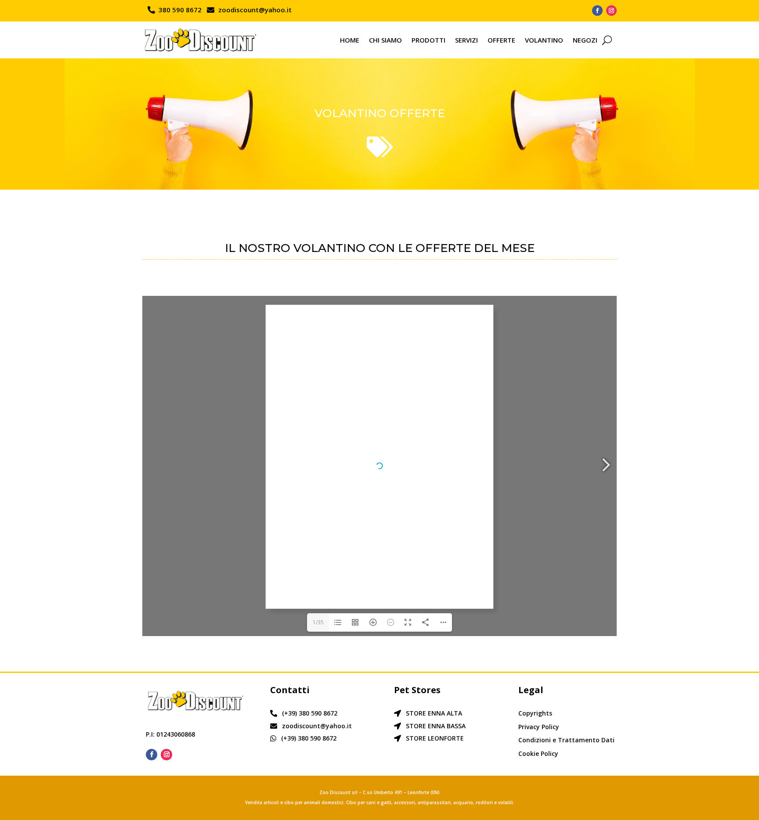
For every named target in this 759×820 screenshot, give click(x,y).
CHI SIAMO (385, 40)
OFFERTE (501, 40)
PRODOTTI (428, 40)
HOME (349, 40)
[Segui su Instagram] (611, 10)
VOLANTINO (544, 40)
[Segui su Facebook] (597, 10)
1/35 (318, 622)
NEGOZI (585, 40)
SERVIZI (466, 40)
